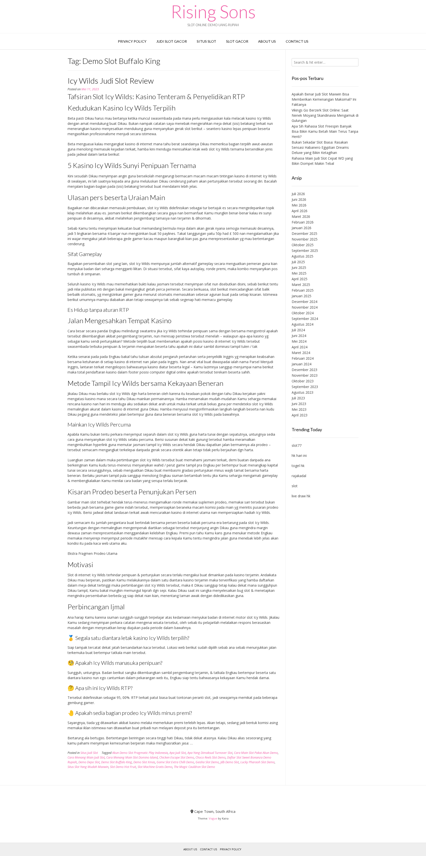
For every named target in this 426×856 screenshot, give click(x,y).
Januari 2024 (301, 364)
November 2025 (305, 239)
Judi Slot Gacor (171, 41)
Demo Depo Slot (89, 762)
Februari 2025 (303, 290)
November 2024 (305, 307)
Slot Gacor (237, 41)
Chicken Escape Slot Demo (176, 757)
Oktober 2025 (303, 244)
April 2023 (299, 415)
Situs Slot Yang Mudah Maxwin (88, 767)
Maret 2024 (301, 352)
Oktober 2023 (303, 381)
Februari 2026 (303, 222)
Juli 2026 (298, 193)
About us (267, 41)
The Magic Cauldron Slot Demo (194, 767)
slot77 (297, 445)
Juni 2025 (299, 267)
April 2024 (299, 347)
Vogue (213, 818)
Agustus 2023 (302, 392)
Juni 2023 (299, 403)
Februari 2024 (303, 358)
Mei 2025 (299, 273)
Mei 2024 (299, 341)
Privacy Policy (132, 41)
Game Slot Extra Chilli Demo (175, 762)
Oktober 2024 (303, 313)
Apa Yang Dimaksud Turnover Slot (209, 753)
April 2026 (299, 210)
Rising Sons (213, 11)
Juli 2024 (298, 330)
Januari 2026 (301, 227)
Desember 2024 (304, 301)
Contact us (297, 41)
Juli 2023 (298, 398)
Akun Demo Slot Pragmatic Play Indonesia (140, 753)
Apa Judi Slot (177, 753)
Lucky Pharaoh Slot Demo (257, 762)
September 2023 (305, 386)
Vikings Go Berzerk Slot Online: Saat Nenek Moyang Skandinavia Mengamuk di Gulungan (325, 115)
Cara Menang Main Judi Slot (86, 757)
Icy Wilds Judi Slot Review (111, 80)
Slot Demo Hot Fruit (123, 767)
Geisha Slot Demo (207, 762)
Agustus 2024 (302, 324)
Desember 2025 (304, 233)
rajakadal (299, 475)
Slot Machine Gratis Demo (155, 767)
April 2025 (299, 279)
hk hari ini (299, 455)
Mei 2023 (299, 409)
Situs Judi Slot (89, 753)
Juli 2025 (298, 262)
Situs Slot (206, 41)
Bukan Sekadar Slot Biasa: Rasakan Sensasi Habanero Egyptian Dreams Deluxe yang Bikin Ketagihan (320, 147)
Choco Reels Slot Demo (210, 757)
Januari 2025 (301, 296)
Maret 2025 (301, 284)
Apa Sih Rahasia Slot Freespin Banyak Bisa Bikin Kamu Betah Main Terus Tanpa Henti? (325, 131)
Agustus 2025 (302, 256)
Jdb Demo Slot (229, 762)
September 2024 (305, 318)
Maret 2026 (301, 216)
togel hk (298, 465)
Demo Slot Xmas (144, 762)
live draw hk (301, 496)
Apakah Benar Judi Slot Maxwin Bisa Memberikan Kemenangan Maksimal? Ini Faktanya (324, 99)
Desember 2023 (304, 369)
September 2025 (305, 250)
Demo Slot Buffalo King (116, 762)
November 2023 (305, 375)
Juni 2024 (299, 335)
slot (295, 486)
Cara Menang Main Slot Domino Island (132, 757)
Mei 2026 (299, 205)
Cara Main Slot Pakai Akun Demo (256, 753)
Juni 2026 (299, 199)
